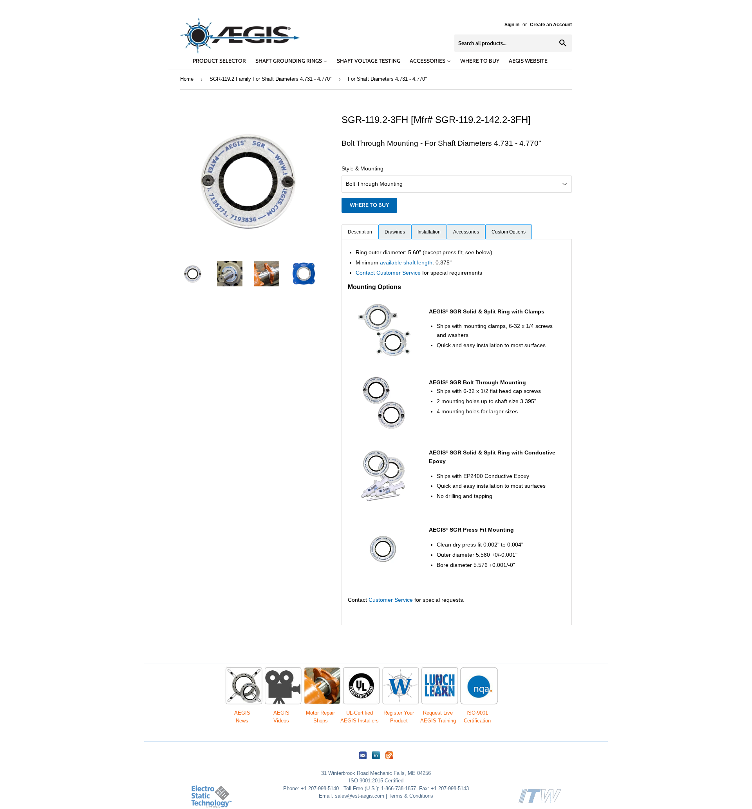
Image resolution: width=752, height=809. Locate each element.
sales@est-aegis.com (359, 796)
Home (186, 79)
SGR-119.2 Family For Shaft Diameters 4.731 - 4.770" (271, 79)
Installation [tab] (429, 232)
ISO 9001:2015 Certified (376, 781)
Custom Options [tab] (509, 232)
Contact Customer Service (388, 273)
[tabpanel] (457, 432)
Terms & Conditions (411, 796)
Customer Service (391, 600)
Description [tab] (360, 232)
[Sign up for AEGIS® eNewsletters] (363, 759)
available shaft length (406, 262)
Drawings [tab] (395, 232)
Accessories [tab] (466, 232)
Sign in (511, 24)
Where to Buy (369, 204)
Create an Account (551, 24)
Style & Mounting (362, 168)
